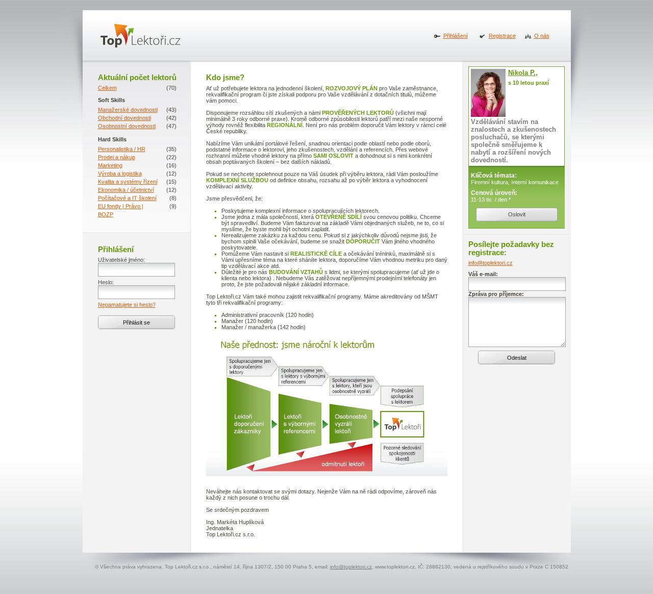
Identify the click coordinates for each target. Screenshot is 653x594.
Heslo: (106, 282)
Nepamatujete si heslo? (127, 305)
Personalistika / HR (121, 149)
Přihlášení (455, 36)
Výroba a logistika (120, 173)
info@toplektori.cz (490, 263)
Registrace (502, 36)
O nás (541, 36)
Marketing (110, 165)
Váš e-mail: (483, 274)
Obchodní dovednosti (124, 118)
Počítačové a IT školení (127, 198)
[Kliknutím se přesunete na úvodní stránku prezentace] (141, 45)
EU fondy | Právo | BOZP (120, 210)
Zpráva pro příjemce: (496, 294)
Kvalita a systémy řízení (128, 182)
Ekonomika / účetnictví (126, 190)
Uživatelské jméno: (121, 260)
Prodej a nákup (116, 157)
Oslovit (516, 214)
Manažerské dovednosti (128, 110)
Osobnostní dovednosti (127, 126)
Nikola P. (522, 73)
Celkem (107, 88)
